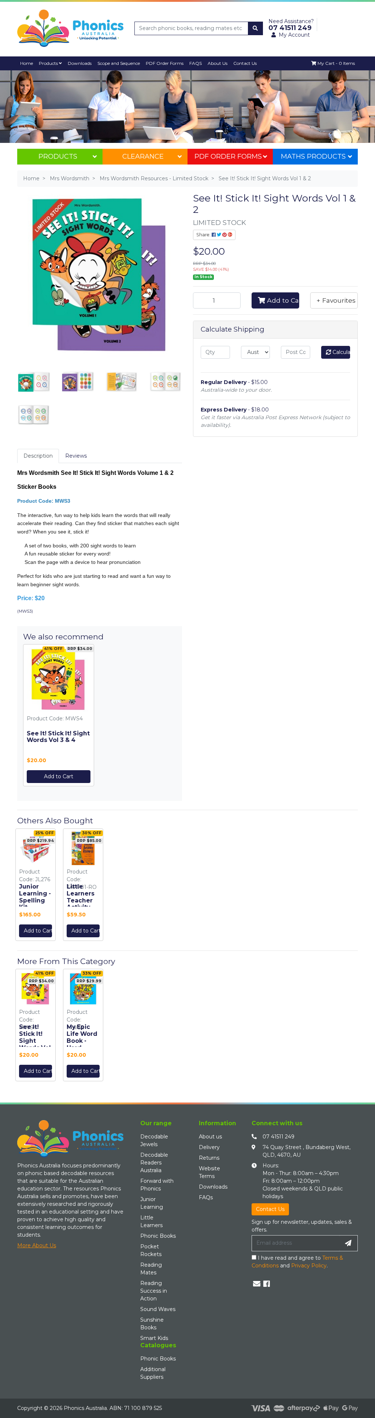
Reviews (76, 456)
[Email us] (256, 1283)
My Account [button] (294, 35)
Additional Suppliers (153, 1373)
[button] (334, 300)
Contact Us (245, 63)
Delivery (209, 1147)
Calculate (340, 352)
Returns (209, 1158)
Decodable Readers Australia (154, 1163)
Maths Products (313, 156)
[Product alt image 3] (165, 381)
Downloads (80, 63)
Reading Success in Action (153, 1291)
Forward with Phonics (157, 1185)
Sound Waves (157, 1309)
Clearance (143, 156)
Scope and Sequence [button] (118, 63)
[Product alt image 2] (121, 381)
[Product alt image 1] (77, 381)
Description (38, 456)
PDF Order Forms (228, 156)
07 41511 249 (278, 1136)
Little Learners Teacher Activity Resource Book (81, 903)
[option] (35, 886)
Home (26, 63)
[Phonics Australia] (70, 28)
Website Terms (209, 1172)
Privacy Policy (309, 1265)
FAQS (195, 63)
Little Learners (151, 1221)
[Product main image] (99, 275)
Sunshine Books (152, 1324)
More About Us (36, 1245)
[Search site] (255, 28)
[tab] (38, 456)
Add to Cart (58, 776)
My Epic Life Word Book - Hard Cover (82, 1040)
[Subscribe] (348, 1243)
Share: (204, 234)
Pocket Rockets (150, 1250)
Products (49, 63)
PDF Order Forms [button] (164, 63)
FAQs (206, 1197)
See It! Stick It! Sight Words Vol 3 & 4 (58, 737)
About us (210, 1136)
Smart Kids (154, 1338)
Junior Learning (151, 1203)
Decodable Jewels (154, 1140)
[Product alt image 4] (33, 414)
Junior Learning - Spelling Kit (35, 897)
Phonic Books (158, 1236)
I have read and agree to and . (297, 1262)
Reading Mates (151, 1269)
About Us (217, 63)
